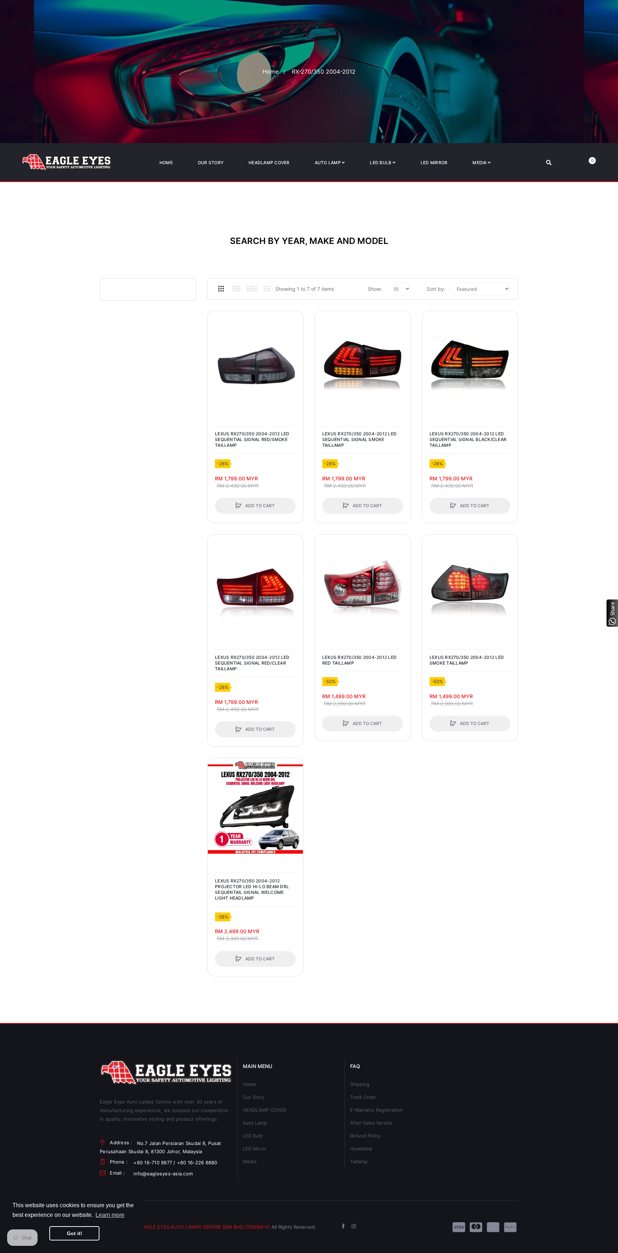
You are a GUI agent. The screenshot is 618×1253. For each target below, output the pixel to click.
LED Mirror (254, 1148)
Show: (375, 289)
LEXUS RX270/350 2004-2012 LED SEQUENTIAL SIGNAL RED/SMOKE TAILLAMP (252, 439)
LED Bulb (253, 1136)
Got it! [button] (74, 1233)
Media (249, 1161)
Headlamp (361, 1148)
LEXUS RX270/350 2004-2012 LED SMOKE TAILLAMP (467, 660)
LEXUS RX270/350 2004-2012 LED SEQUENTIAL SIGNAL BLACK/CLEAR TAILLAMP (468, 439)
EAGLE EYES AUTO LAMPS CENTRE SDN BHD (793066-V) (205, 1227)
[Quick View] (216, 347)
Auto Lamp (255, 1123)
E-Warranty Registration (376, 1110)
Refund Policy (365, 1136)
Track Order (363, 1097)
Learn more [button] (109, 1215)
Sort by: (436, 289)
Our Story (253, 1097)
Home (271, 71)
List (267, 289)
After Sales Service (371, 1123)
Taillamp (359, 1161)
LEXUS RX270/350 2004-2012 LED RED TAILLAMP (359, 660)
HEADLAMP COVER (264, 1110)
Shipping (359, 1084)
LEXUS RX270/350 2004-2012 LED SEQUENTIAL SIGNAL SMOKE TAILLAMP (359, 439)
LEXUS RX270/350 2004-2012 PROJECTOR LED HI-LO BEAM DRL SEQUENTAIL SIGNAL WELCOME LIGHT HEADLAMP (252, 889)
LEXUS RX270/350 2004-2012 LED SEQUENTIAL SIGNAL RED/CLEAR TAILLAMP (252, 663)
